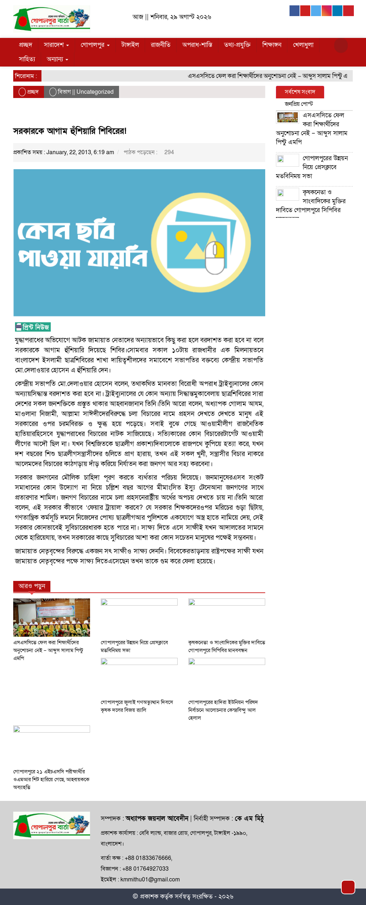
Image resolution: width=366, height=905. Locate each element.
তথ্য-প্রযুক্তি (237, 45)
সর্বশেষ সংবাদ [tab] (300, 92)
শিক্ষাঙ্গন (271, 45)
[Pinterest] (348, 10)
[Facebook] (295, 10)
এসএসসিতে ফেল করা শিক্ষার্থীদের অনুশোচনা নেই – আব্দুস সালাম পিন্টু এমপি (263, 76)
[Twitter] (316, 10)
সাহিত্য (27, 59)
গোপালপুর (93, 45)
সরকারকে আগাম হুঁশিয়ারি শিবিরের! (70, 131)
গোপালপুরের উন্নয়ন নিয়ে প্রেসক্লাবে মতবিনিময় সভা (312, 167)
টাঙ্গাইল (130, 45)
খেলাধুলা (303, 45)
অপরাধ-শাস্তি (197, 45)
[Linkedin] (337, 10)
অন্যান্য (56, 59)
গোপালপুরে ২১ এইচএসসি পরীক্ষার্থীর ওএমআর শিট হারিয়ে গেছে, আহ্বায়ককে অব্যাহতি (51, 779)
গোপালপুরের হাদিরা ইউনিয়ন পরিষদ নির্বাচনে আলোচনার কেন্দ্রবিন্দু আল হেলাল (223, 710)
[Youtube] (305, 10)
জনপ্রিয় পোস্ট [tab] (299, 104)
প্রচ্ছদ (25, 45)
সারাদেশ (54, 45)
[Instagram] (327, 10)
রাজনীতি (160, 45)
